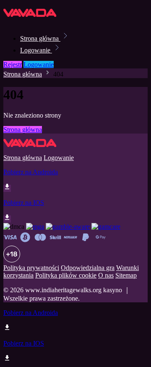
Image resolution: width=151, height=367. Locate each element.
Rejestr (12, 64)
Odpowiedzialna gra (88, 267)
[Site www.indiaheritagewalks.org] (31, 20)
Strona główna (40, 38)
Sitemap (126, 275)
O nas (106, 275)
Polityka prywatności (31, 267)
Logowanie (36, 50)
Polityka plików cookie (65, 275)
